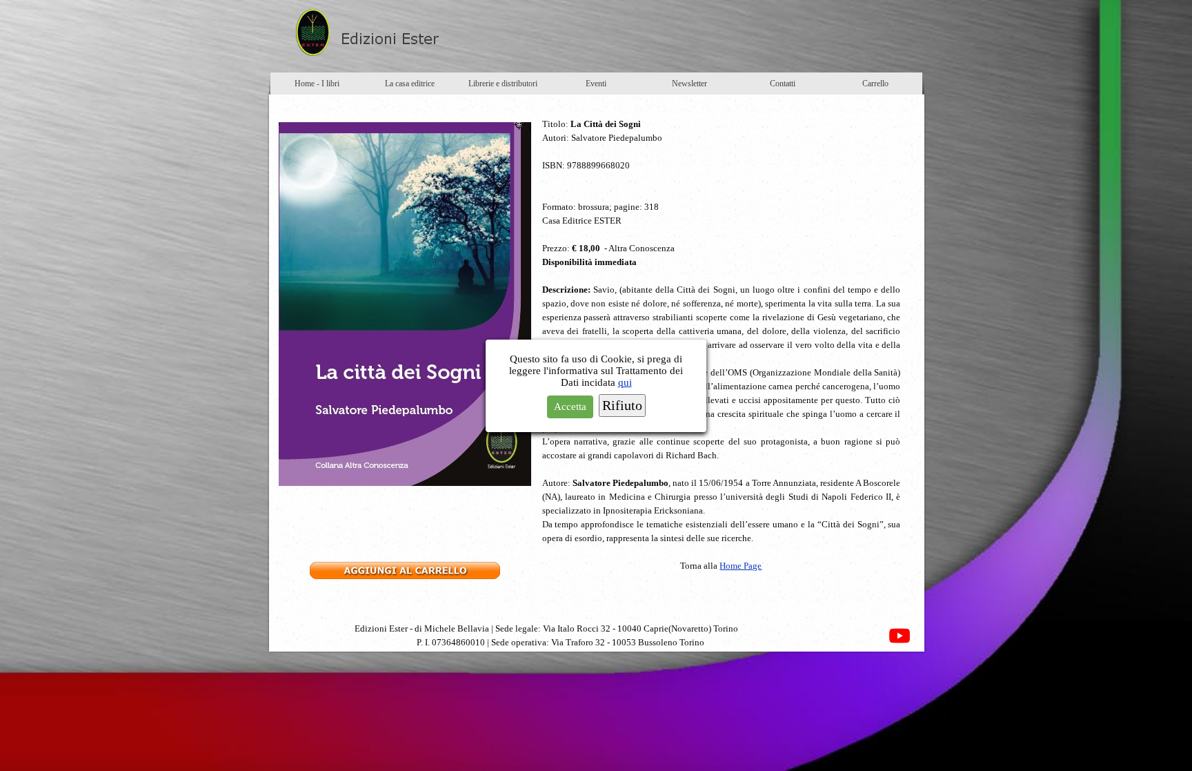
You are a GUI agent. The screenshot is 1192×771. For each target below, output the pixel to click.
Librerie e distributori (502, 83)
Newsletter (689, 83)
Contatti (782, 83)
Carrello (875, 83)
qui (625, 382)
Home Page (740, 565)
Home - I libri (317, 83)
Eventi (596, 83)
